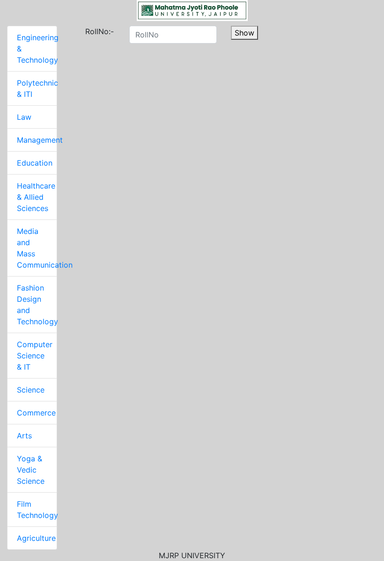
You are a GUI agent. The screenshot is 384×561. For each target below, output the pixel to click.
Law (24, 117)
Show (244, 32)
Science (30, 389)
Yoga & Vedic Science (30, 470)
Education (34, 163)
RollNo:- (88, 31)
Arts (24, 435)
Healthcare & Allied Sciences (36, 197)
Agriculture (36, 538)
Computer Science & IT (34, 356)
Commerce (36, 412)
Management (40, 140)
